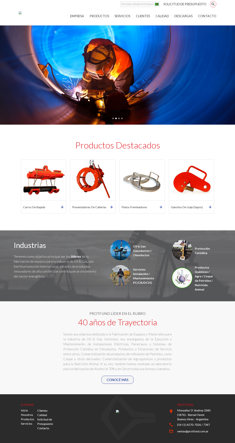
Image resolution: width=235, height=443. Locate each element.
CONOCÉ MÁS (117, 380)
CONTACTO (207, 16)
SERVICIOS (122, 16)
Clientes (42, 410)
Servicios (26, 423)
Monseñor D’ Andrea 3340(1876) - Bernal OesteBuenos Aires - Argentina (193, 415)
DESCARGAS (183, 16)
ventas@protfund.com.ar (192, 431)
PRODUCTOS (99, 16)
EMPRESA (77, 16)
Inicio (24, 410)
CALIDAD (162, 16)
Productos (27, 419)
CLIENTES (143, 16)
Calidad (42, 415)
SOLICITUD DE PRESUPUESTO (184, 4)
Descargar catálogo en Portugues (137, 4)
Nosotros (27, 414)
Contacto (43, 428)
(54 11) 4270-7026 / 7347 (193, 424)
